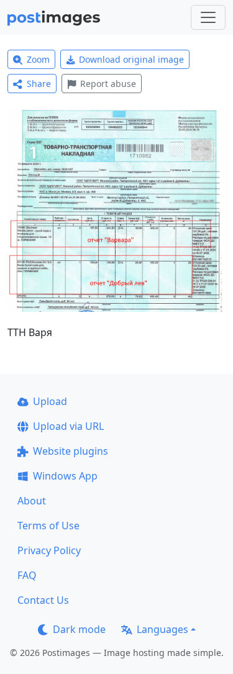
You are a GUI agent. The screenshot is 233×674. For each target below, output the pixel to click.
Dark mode (79, 629)
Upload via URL (68, 426)
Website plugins (70, 451)
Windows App (65, 476)
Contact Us (43, 600)
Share (39, 83)
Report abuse (108, 83)
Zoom (38, 59)
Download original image (131, 59)
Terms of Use (48, 525)
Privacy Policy (49, 550)
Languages (162, 629)
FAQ (27, 575)
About (31, 501)
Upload (50, 401)
